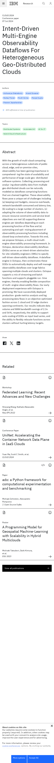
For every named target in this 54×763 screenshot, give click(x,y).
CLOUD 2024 (8, 15)
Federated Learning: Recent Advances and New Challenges (26, 394)
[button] (52, 726)
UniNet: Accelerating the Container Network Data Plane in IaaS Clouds (25, 439)
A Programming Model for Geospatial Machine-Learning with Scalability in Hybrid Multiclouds (25, 533)
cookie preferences (11, 746)
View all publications (14, 568)
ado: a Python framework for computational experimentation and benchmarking (26, 484)
